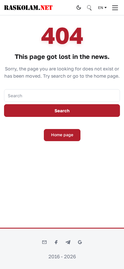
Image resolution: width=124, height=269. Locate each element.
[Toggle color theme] (79, 7)
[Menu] (115, 7)
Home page (62, 134)
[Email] (44, 242)
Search (62, 110)
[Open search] (90, 7)
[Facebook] (56, 242)
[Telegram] (68, 242)
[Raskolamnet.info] (38, 7)
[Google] (80, 242)
